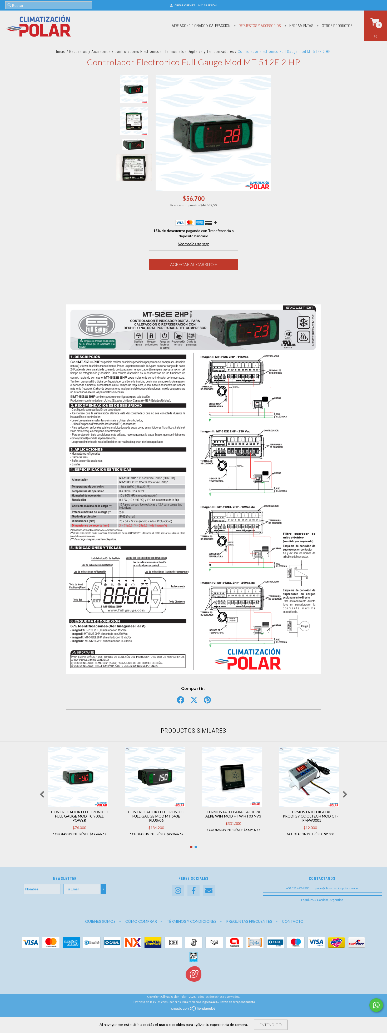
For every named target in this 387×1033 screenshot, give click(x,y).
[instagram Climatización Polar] (178, 890)
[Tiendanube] (194, 1009)
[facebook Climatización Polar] (193, 890)
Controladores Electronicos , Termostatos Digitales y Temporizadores (174, 51)
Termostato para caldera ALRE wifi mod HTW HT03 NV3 (233, 814)
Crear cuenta (185, 5)
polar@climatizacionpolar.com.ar (336, 888)
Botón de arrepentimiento (237, 1002)
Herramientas (301, 26)
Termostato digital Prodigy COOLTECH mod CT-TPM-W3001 (310, 816)
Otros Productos (337, 26)
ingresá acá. (210, 1002)
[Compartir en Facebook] (180, 700)
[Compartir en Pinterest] (207, 700)
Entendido (271, 1024)
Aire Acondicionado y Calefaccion (201, 26)
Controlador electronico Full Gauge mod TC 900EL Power (79, 816)
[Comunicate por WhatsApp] (376, 1005)
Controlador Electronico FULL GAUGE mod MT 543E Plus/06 (156, 816)
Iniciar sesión (207, 5)
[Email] (209, 890)
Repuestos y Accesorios (259, 26)
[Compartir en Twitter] (194, 700)
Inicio (61, 51)
